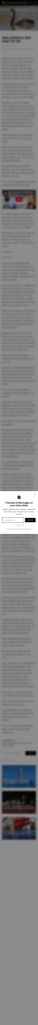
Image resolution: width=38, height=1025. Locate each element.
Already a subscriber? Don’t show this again (19, 528)
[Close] (35, 494)
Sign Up (30, 520)
